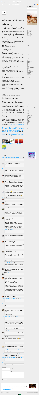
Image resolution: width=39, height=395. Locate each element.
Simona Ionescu (15, 128)
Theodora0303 (5, 129)
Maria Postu (13, 127)
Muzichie (28, 39)
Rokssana (28, 129)
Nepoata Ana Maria (29, 116)
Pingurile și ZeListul (20, 143)
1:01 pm (3, 168)
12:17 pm (9, 336)
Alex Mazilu (19, 130)
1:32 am (8, 344)
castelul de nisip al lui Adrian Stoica (30, 67)
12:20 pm (3, 303)
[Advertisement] (13, 16)
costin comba (28, 73)
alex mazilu (28, 51)
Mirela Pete (18, 127)
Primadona (6, 128)
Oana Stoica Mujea (29, 117)
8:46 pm (12, 229)
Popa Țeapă (28, 122)
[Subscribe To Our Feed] (37, 4)
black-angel (17, 131)
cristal (20, 125)
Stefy (17, 128)
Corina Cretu (12, 125)
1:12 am (21, 357)
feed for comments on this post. (6, 366)
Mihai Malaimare (9, 134)
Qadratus (19, 135)
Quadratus (28, 125)
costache (3, 201)
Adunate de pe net (29, 31)
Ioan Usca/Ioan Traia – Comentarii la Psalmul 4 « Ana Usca (8, 298)
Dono (7, 133)
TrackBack (12, 366)
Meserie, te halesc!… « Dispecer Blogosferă (7, 262)
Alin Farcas (5, 131)
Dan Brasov (28, 76)
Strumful (19, 128)
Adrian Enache (16, 130)
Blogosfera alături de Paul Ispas (16, 143)
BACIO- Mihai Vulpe (10, 131)
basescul (28, 58)
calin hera (28, 66)
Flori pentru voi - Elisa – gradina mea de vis (7, 349)
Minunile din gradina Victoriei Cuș (30, 109)
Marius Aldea (28, 104)
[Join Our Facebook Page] (34, 4)
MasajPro (28, 105)
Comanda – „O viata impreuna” (16, 4)
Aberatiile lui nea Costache (29, 30)
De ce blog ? (9, 4)
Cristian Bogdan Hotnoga (29, 74)
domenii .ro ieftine (30, 392)
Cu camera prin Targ (29, 33)
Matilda (16, 127)
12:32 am (20, 353)
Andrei (7, 131)
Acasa (2, 4)
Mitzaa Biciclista (28, 112)
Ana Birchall (14, 124)
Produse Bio (28, 124)
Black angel (28, 59)
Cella (10, 125)
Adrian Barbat (12, 130)
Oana (20, 127)
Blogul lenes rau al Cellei (29, 61)
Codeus (27, 69)
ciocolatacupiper (9, 129)
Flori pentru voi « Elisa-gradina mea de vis (6, 316)
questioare (28, 126)
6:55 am (9, 330)
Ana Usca (17, 124)
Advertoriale (28, 32)
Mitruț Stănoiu (28, 111)
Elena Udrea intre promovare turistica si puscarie (7, 353)
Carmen (8, 125)
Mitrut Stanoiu (20, 134)
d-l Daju (14, 133)
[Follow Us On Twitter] (35, 4)
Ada (8, 124)
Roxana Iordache (9, 128)
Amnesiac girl (28, 52)
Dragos (5, 133)
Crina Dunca (15, 125)
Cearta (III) (3, 143)
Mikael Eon (17, 134)
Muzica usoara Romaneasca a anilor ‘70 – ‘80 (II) (4, 150)
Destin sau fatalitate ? (29, 35)
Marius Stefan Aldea (13, 134)
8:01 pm (18, 349)
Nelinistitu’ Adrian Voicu (8, 135)
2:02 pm (9, 201)
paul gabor (3, 207)
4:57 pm (10, 207)
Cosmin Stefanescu (29, 72)
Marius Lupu (18, 133)
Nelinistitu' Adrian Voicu (29, 115)
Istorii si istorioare (28, 37)
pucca (2, 336)
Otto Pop (16, 135)
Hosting (37, 392)
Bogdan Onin (28, 63)
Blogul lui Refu (28, 62)
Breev (27, 65)
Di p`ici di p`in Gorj (29, 36)
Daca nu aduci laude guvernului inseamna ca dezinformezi (8, 357)
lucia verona (28, 102)
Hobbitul (21, 133)
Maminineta (28, 103)
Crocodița (28, 75)
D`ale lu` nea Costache (29, 34)
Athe (2, 197)
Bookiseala (28, 64)
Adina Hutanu (10, 124)
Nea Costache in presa (29, 40)
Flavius (9, 133)
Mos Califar (28, 114)
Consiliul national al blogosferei (30, 71)
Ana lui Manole (28, 53)
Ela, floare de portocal (29, 79)
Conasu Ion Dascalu (29, 70)
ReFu (23, 131)
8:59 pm (10, 233)
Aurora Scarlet (5, 125)
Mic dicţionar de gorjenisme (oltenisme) (31, 38)
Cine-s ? (5, 4)
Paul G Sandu (28, 120)
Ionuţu (4, 134)
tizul (2, 344)
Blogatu (21, 131)
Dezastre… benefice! (11, 143)
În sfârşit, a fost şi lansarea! (8, 143)
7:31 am (9, 294)
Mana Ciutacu (10, 127)
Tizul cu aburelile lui (7, 130)
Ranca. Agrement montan (29, 127)
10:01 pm (17, 262)
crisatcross (18, 125)
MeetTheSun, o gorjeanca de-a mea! (31, 107)
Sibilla (12, 128)
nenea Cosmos (13, 135)
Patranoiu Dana (28, 119)
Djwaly (27, 78)
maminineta (7, 127)
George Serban (11, 133)
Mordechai (5, 135)
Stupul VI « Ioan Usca (4, 229)
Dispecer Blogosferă (29, 77)
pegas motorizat (28, 121)
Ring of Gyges (28, 128)
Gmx (2, 272)
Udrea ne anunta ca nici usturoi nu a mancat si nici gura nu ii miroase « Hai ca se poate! (11, 157)
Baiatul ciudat (14, 131)
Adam (10, 130)
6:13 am (8, 272)
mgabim (3, 330)
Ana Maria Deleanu (29, 54)
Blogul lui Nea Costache (14, 1)
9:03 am (20, 298)
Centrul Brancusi (28, 68)
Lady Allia (28, 101)
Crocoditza (22, 125)
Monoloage (28, 113)
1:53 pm (8, 197)
